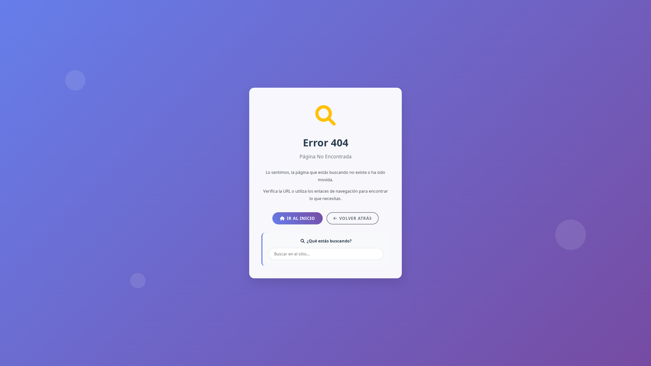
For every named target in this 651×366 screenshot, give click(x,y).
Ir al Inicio (301, 218)
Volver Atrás (355, 218)
